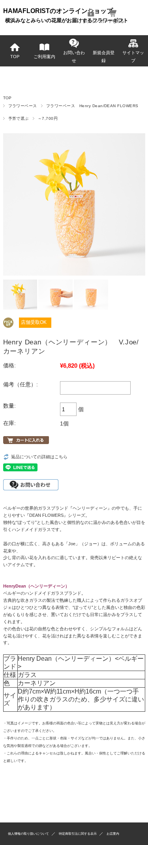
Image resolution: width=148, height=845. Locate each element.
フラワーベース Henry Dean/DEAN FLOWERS (92, 106)
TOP (14, 56)
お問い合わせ (74, 56)
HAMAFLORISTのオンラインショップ (58, 11)
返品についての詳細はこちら (39, 456)
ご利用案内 (44, 56)
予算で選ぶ (18, 118)
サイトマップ (133, 56)
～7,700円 (48, 118)
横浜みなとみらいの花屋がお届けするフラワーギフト (66, 20)
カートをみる (112, 21)
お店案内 (113, 834)
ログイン (91, 21)
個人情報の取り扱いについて (28, 834)
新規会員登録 (103, 56)
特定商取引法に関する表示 (78, 834)
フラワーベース (22, 106)
